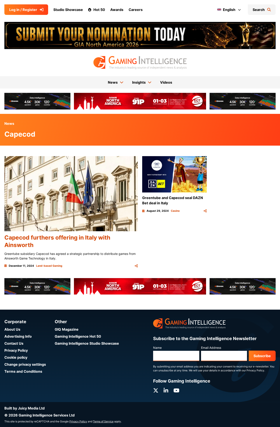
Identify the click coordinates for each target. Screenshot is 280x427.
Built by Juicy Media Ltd (24, 408)
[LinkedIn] (166, 390)
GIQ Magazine (67, 329)
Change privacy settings (25, 364)
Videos (166, 82)
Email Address (211, 347)
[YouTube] (176, 390)
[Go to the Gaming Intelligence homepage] (139, 62)
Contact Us (13, 343)
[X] (155, 390)
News (9, 123)
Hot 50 (99, 9)
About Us (12, 329)
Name (157, 347)
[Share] (136, 265)
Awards (116, 9)
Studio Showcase (68, 9)
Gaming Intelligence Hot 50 (78, 336)
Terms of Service (103, 421)
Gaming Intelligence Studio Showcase (87, 343)
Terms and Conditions (23, 371)
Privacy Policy (16, 350)
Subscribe (262, 356)
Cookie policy (15, 357)
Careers (136, 9)
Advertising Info (18, 336)
